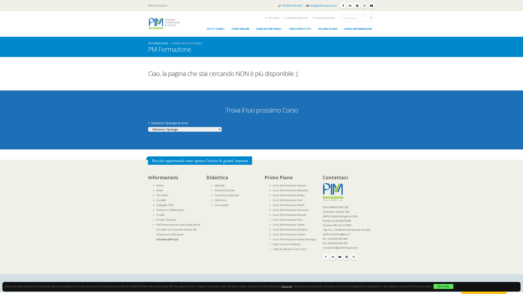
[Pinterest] (347, 257)
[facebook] (343, 6)
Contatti (161, 200)
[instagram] (364, 6)
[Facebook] (326, 257)
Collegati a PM (164, 205)
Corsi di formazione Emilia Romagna (294, 239)
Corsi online (240, 29)
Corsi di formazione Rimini (289, 195)
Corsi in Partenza (268, 29)
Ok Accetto (443, 286)
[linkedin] (350, 6)
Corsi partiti (221, 205)
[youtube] (372, 6)
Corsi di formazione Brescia (289, 215)
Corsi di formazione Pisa (287, 220)
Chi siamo (273, 18)
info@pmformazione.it (323, 5)
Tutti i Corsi (215, 29)
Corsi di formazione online (289, 234)
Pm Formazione (158, 43)
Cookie (160, 215)
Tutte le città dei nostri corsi (289, 249)
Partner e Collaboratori (170, 210)
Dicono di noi (327, 29)
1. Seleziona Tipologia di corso (168, 123)
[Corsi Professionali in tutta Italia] (333, 192)
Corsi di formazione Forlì (287, 200)
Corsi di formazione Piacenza (290, 210)
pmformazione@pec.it (336, 234)
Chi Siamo (162, 195)
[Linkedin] (333, 257)
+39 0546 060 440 (291, 5)
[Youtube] (340, 257)
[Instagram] (354, 257)
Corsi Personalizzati (227, 195)
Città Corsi (221, 200)
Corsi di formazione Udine (289, 224)
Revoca (171, 220)
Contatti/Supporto (296, 18)
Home (160, 185)
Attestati (220, 185)
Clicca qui (286, 286)
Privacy (160, 220)
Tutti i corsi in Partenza (286, 244)
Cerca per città (299, 29)
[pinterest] (357, 6)
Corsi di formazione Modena (290, 229)
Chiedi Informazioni (358, 29)
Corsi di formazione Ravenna (290, 190)
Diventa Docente (324, 18)
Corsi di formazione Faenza (289, 185)
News (159, 190)
